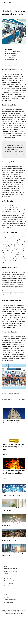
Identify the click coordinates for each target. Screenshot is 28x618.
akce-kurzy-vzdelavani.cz (8, 3)
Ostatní (24, 399)
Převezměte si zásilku (12, 65)
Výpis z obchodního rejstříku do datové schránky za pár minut (13, 446)
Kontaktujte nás (17, 393)
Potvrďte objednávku (12, 59)
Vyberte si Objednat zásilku (13, 51)
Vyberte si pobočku (11, 55)
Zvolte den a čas (11, 57)
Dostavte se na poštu (12, 61)
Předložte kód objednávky (13, 63)
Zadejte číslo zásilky (11, 53)
